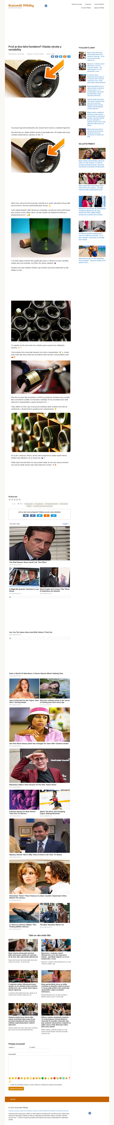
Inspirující (29, 504)
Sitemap (12, 1099)
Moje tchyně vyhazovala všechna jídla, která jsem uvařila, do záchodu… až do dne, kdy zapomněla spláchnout (23, 955)
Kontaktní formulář (55, 1111)
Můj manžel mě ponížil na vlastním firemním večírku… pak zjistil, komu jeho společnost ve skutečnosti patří (95, 132)
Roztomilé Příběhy (21, 5)
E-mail (32, 1047)
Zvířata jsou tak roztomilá (43, 506)
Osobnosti (88, 4)
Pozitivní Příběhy (86, 8)
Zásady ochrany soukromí (17, 1111)
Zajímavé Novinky (77, 4)
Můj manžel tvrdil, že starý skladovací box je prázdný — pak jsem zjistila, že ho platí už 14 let (92, 260)
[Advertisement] (57, 27)
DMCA (46, 1111)
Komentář (12, 1054)
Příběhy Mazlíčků (52, 504)
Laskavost (39, 504)
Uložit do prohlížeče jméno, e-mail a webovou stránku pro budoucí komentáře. (36, 1085)
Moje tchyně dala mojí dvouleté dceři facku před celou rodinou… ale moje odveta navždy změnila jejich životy (91, 188)
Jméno (11, 1047)
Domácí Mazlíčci (99, 4)
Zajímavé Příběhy (99, 8)
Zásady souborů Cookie (35, 1111)
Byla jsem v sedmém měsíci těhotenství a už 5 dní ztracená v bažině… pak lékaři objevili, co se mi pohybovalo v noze (55, 956)
